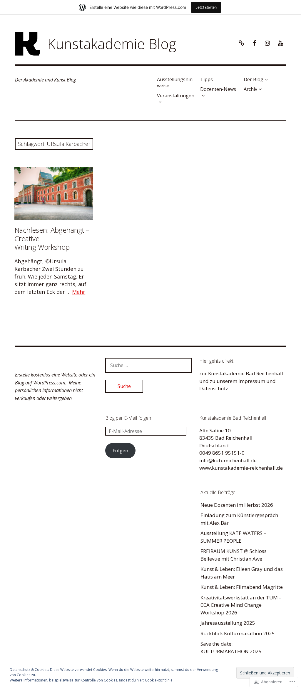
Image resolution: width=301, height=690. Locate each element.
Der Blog (253, 79)
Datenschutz (213, 388)
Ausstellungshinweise (175, 82)
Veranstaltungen (175, 95)
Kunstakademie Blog (111, 43)
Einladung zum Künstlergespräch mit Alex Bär (239, 519)
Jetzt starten (206, 7)
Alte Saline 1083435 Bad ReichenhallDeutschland (225, 438)
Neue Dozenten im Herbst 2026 (236, 504)
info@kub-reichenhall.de (228, 460)
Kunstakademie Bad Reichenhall (245, 373)
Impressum (251, 381)
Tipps (206, 79)
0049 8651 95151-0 (222, 452)
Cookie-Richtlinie (159, 680)
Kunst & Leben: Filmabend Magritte (241, 587)
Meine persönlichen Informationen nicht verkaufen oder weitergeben (49, 390)
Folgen (120, 450)
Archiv (250, 89)
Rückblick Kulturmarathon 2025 (237, 633)
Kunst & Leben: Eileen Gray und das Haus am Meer (241, 573)
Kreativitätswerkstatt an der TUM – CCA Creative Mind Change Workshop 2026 (241, 605)
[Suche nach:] (148, 365)
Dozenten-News (218, 89)
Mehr (78, 291)
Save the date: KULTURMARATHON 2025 (231, 647)
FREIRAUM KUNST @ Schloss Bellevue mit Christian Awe (233, 555)
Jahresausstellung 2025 (227, 622)
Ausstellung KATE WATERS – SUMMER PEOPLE (233, 537)
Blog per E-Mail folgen (128, 418)
